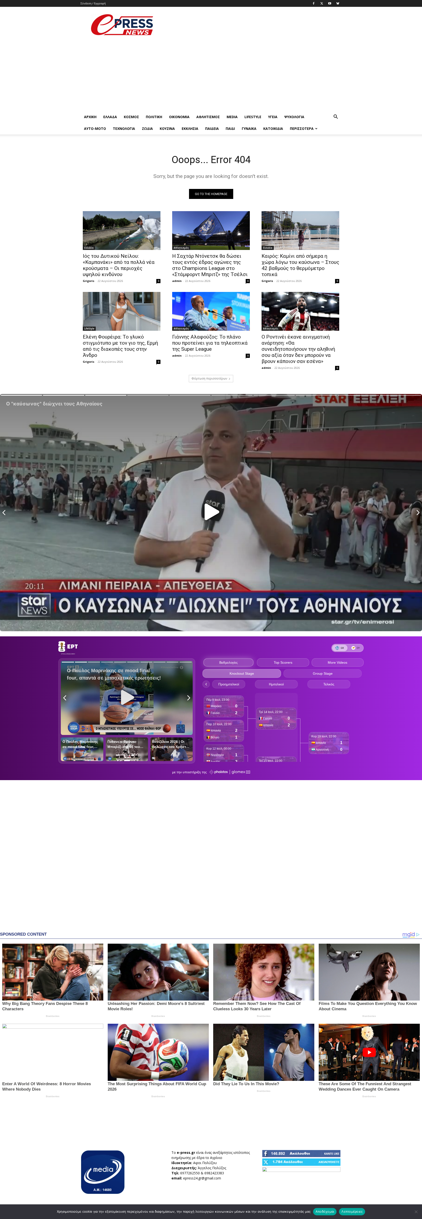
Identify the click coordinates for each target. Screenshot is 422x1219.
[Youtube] (329, 3)
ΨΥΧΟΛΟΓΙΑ (294, 116)
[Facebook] (313, 3)
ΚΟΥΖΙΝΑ (167, 128)
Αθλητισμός (208, 116)
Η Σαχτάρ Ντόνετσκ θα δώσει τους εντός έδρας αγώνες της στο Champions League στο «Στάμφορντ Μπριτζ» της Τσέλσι (210, 265)
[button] (335, 117)
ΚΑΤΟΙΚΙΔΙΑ (273, 128)
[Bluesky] (337, 3)
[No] (415, 1211)
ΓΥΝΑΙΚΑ (249, 128)
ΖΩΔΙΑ (147, 128)
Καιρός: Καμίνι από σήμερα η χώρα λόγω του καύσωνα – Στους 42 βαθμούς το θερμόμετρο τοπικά (300, 265)
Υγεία (272, 116)
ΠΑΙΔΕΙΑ (212, 128)
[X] (321, 3)
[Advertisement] (252, 25)
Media (232, 116)
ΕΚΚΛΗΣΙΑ (190, 128)
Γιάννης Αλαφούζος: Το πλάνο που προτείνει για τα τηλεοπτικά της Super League (210, 343)
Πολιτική (154, 116)
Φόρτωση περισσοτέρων (209, 378)
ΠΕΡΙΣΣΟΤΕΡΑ (302, 128)
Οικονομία (179, 116)
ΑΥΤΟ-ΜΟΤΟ (95, 128)
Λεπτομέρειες (352, 1211)
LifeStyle (252, 116)
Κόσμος (131, 116)
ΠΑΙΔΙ (230, 128)
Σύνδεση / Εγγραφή (93, 3)
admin (177, 281)
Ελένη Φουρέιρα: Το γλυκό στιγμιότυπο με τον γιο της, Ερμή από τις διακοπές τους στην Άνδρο (120, 346)
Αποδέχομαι (325, 1211)
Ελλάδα (110, 116)
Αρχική (90, 116)
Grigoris (88, 281)
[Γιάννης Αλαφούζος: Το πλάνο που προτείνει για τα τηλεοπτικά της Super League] (211, 311)
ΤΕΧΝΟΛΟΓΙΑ (124, 128)
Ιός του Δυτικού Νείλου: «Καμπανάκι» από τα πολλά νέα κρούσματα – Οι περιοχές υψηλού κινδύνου (119, 265)
